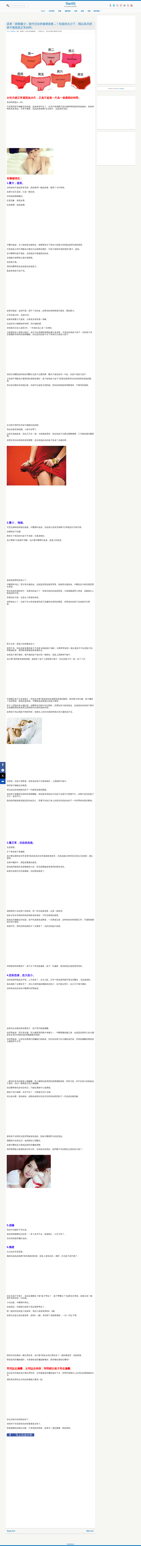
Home (43, 11)
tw (114, 5)
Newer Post (11, 1531)
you (131, 5)
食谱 (89, 11)
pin (121, 5)
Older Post (90, 1531)
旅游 (82, 11)
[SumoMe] (3, 781)
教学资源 (96, 11)
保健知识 (13, 31)
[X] (3, 776)
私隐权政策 (70, 1544)
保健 (59, 11)
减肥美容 (68, 11)
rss (128, 5)
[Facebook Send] (3, 770)
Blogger (122, 88)
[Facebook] (3, 764)
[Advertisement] (47, 39)
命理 (75, 11)
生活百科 (52, 11)
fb (110, 5)
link (124, 5)
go (117, 5)
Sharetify (71, 4)
